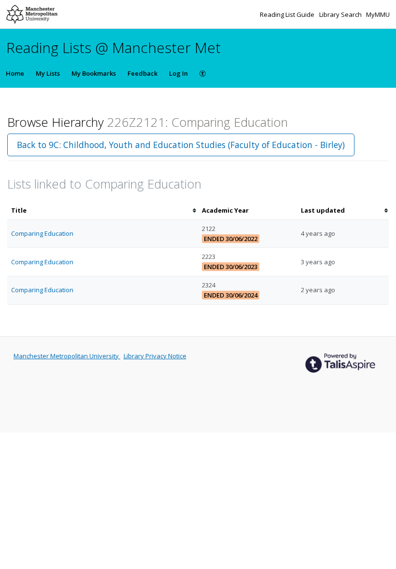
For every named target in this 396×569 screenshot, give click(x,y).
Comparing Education (42, 233)
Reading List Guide (288, 14)
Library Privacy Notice (155, 356)
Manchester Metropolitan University (67, 356)
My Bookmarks (93, 73)
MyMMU (378, 14)
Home (15, 73)
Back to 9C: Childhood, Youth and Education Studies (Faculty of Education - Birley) (181, 144)
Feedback (142, 73)
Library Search (341, 14)
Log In (178, 73)
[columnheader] (102, 210)
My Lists (48, 73)
